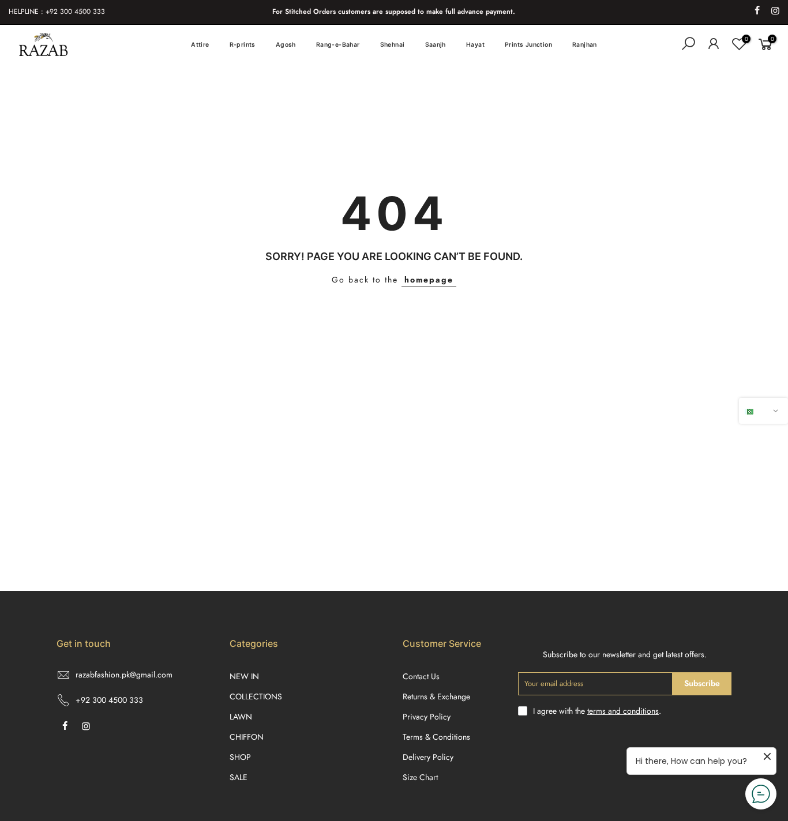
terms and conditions (623, 711)
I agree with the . (597, 711)
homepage (428, 279)
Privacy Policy (427, 716)
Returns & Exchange (436, 696)
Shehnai (392, 44)
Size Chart (420, 777)
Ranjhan (584, 44)
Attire (200, 44)
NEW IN (244, 676)
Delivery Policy (428, 757)
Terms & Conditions (436, 737)
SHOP (240, 757)
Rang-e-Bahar (338, 44)
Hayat (475, 44)
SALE (238, 777)
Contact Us (421, 676)
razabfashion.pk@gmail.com (124, 674)
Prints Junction (528, 44)
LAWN (241, 716)
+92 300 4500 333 (109, 700)
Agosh (286, 44)
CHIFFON (247, 737)
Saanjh (435, 44)
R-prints (243, 44)
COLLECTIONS (256, 696)
